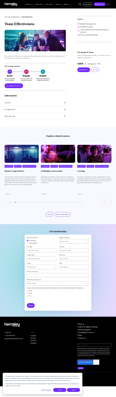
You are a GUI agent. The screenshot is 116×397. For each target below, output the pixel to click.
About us (80, 324)
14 (29, 202)
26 (51, 202)
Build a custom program (62, 214)
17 (35, 202)
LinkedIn (33, 336)
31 (60, 202)
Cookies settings (46, 390)
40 (76, 202)
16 (33, 202)
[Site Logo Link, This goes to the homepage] (11, 4)
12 (26, 202)
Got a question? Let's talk (12, 85)
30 (58, 202)
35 (67, 202)
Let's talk (95, 69)
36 (69, 202)
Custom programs (84, 329)
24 (47, 202)
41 (78, 202)
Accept (60, 390)
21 (42, 202)
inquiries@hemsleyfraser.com (14, 338)
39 (74, 202)
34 (65, 202)
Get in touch (87, 4)
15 (31, 202)
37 (71, 202)
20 (40, 202)
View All (49, 214)
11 (24, 202)
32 (62, 202)
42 (80, 202)
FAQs (79, 335)
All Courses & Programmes (12, 17)
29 (56, 202)
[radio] (41, 240)
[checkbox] (41, 241)
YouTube (33, 338)
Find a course (98, 4)
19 (38, 202)
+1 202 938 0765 (10, 335)
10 (22, 202)
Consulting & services (85, 332)
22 (44, 202)
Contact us (81, 338)
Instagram (33, 343)
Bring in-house (82, 69)
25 (49, 202)
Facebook (33, 340)
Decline (73, 390)
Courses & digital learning (87, 327)
